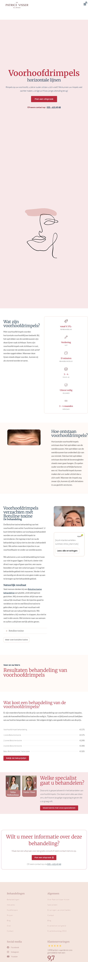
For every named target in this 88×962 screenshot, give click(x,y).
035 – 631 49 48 (54, 107)
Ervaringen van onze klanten (59, 910)
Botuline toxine (16, 631)
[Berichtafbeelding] (13, 783)
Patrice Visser (29, 792)
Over (9, 926)
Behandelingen (13, 899)
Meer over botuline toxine (16, 639)
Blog (9, 920)
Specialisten (52, 905)
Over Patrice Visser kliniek (58, 899)
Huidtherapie (12, 910)
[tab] (25, 631)
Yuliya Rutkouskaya (13, 793)
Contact (10, 931)
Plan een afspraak (44, 99)
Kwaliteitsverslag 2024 (57, 931)
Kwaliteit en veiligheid (56, 926)
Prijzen (10, 915)
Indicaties (11, 905)
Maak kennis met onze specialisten (59, 808)
